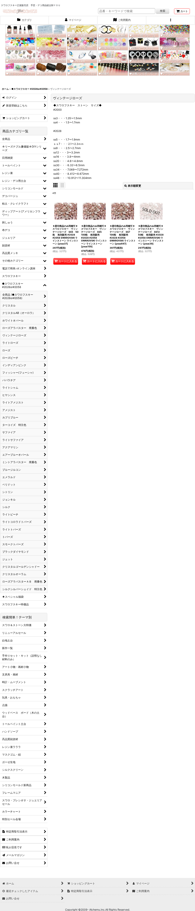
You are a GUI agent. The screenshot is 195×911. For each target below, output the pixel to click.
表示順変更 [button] (134, 185)
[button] (170, 20)
